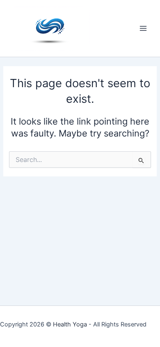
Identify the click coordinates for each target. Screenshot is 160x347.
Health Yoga (70, 324)
